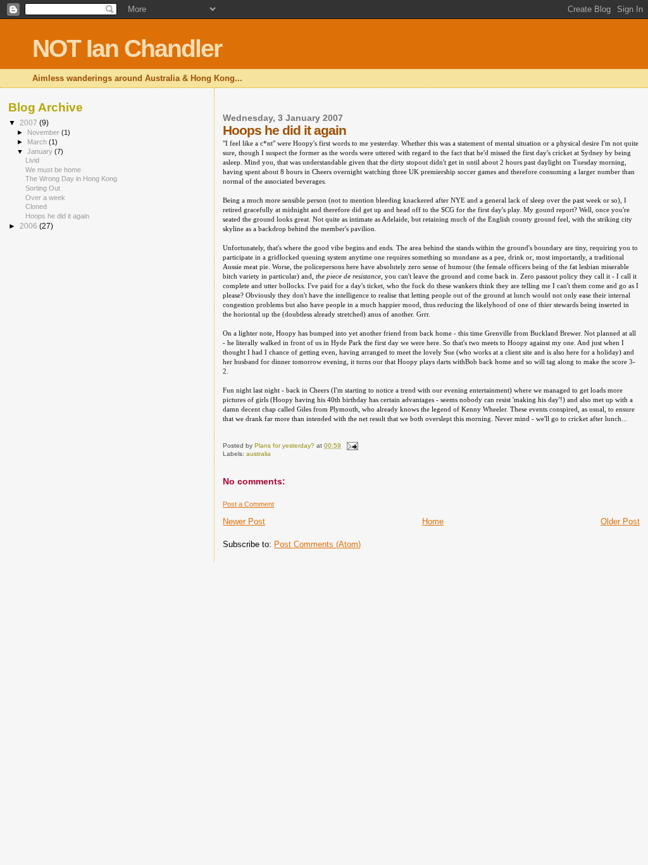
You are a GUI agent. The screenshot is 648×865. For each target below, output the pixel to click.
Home (433, 521)
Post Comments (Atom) (317, 544)
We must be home (53, 170)
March (38, 142)
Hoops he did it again (57, 216)
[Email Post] (351, 445)
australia (258, 453)
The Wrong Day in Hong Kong (71, 178)
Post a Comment (248, 504)
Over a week (45, 197)
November (44, 132)
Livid (32, 160)
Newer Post (244, 521)
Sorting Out (42, 188)
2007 (29, 122)
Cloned (36, 206)
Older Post (620, 521)
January (40, 151)
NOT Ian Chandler (126, 48)
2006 (29, 226)
